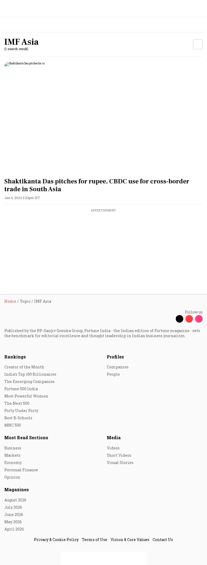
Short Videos (119, 455)
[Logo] (16, 25)
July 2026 (13, 507)
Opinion (12, 477)
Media (114, 437)
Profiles (115, 357)
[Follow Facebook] (170, 319)
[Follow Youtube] (189, 319)
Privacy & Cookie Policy (56, 539)
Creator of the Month (24, 366)
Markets (12, 455)
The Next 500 (16, 403)
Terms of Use (94, 539)
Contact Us (163, 539)
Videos (113, 448)
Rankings (15, 357)
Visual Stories (120, 462)
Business (12, 448)
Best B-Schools (18, 417)
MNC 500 (12, 425)
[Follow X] (179, 319)
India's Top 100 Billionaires (30, 374)
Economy (13, 462)
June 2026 (13, 514)
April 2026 (14, 529)
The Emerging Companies (29, 381)
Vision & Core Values (130, 539)
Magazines (16, 489)
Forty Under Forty (21, 410)
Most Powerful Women (26, 396)
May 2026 (13, 521)
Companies (118, 366)
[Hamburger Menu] (199, 25)
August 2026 (15, 500)
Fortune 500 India (21, 388)
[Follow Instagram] (199, 319)
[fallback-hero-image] (103, 117)
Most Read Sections (26, 437)
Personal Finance (21, 469)
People (113, 374)
